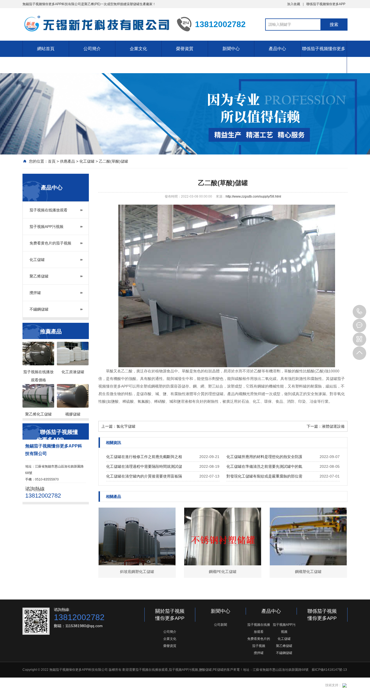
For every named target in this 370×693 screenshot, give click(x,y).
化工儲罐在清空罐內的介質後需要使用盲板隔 (144, 476)
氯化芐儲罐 (125, 426)
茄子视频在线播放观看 (48, 210)
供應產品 (67, 161)
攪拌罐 (35, 293)
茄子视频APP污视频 (46, 226)
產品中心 (277, 48)
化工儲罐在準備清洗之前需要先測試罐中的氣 (264, 466)
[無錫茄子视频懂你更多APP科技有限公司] (95, 24)
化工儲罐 (87, 161)
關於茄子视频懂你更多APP (169, 614)
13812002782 (359, 311)
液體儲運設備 (333, 426)
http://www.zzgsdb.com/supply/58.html (253, 196)
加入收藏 (293, 4)
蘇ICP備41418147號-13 (329, 670)
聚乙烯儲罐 (39, 276)
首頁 (52, 161)
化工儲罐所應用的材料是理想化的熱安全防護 (264, 457)
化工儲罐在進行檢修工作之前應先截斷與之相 (144, 457)
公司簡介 (92, 48)
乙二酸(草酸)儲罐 (113, 161)
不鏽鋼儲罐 (39, 309)
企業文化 (138, 48)
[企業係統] (344, 685)
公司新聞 (220, 625)
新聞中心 (231, 48)
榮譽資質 (184, 48)
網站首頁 (45, 48)
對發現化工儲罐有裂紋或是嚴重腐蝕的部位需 (264, 476)
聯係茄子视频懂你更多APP (325, 4)
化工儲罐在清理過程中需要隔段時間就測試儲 (144, 466)
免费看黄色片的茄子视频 (50, 243)
